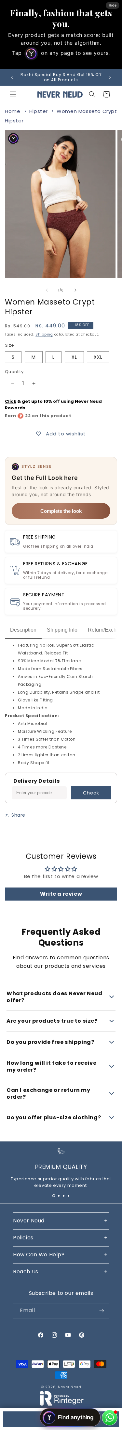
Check (91, 793)
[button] (13, 94)
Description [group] (23, 630)
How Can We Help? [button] (39, 1254)
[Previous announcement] (12, 77)
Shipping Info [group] (62, 630)
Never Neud (69, 1387)
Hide (112, 5)
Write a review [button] (61, 894)
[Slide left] (47, 290)
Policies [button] (23, 1237)
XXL (98, 357)
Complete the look (61, 511)
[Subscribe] (101, 1310)
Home (12, 111)
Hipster (38, 111)
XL (74, 357)
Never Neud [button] (29, 1220)
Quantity (14, 372)
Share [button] (18, 815)
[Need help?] (109, 1417)
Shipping (44, 334)
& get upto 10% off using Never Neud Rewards (53, 404)
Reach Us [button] (25, 1271)
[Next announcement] (110, 77)
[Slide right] (75, 290)
